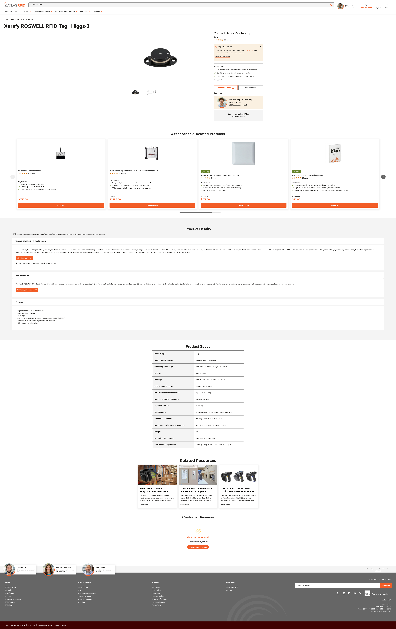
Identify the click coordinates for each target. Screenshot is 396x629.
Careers (229, 590)
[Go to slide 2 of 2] (12, 177)
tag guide (54, 263)
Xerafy (216, 37)
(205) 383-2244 (234, 105)
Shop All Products (11, 11)
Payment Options (158, 596)
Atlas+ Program (83, 587)
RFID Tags (8, 605)
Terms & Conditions (60, 625)
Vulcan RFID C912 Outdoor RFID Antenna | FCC (220, 175)
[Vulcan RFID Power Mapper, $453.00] (61, 153)
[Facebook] (349, 593)
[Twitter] (360, 593)
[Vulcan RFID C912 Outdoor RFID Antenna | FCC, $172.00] (244, 153)
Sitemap (22, 625)
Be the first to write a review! (198, 547)
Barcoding (8, 590)
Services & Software (42, 11)
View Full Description (222, 56)
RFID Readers (10, 602)
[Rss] (338, 593)
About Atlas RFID (232, 587)
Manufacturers (10, 593)
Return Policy (156, 605)
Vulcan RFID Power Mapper (29, 170)
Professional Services (13, 599)
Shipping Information (159, 599)
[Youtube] (355, 593)
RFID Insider (156, 590)
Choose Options (152, 205)
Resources (84, 11)
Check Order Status (85, 599)
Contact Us (156, 587)
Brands (26, 11)
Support (97, 11)
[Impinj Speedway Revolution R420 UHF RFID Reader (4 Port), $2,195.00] (152, 153)
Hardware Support (158, 602)
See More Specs (219, 80)
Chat (245, 105)
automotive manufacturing (284, 284)
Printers (8, 596)
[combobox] (176, 4)
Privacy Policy (31, 625)
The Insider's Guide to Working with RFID (308, 175)
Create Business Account (87, 593)
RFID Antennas (10, 587)
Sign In (80, 590)
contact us (249, 50)
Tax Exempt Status (84, 596)
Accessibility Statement (45, 625)
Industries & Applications (65, 11)
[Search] (331, 4)
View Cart (81, 602)
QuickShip (205, 172)
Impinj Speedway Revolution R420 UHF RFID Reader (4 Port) (134, 170)
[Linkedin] (344, 593)
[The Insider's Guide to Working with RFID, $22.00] (335, 153)
